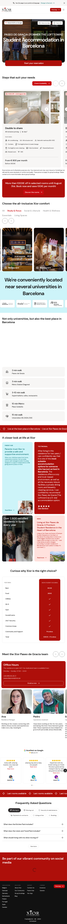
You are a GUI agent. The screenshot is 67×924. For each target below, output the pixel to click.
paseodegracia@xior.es (11, 678)
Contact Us (30, 888)
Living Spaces (20, 215)
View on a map (45, 23)
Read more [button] (10, 769)
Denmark (5, 890)
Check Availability (40, 83)
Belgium (4, 888)
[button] (6, 109)
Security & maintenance (49, 810)
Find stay (54, 10)
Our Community (20, 890)
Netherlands (6, 896)
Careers (42, 890)
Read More (8, 510)
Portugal (4, 902)
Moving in (15, 810)
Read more (40, 558)
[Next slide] (11, 221)
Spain (3, 904)
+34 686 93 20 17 (9, 676)
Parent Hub (30, 890)
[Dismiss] (64, 3)
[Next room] (62, 83)
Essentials (7, 215)
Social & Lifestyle (32, 210)
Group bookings (20, 893)
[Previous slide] (5, 221)
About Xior (18, 888)
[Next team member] (62, 654)
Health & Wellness (51, 210)
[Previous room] (56, 83)
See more (33, 846)
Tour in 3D (59, 23)
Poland (4, 899)
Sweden (4, 907)
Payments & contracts (20, 815)
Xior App (30, 893)
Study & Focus (14, 210)
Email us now (32, 683)
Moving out (30, 810)
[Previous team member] (56, 654)
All (3, 210)
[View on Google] (10, 777)
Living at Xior (39, 815)
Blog (16, 896)
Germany (5, 893)
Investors (42, 888)
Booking (53, 815)
